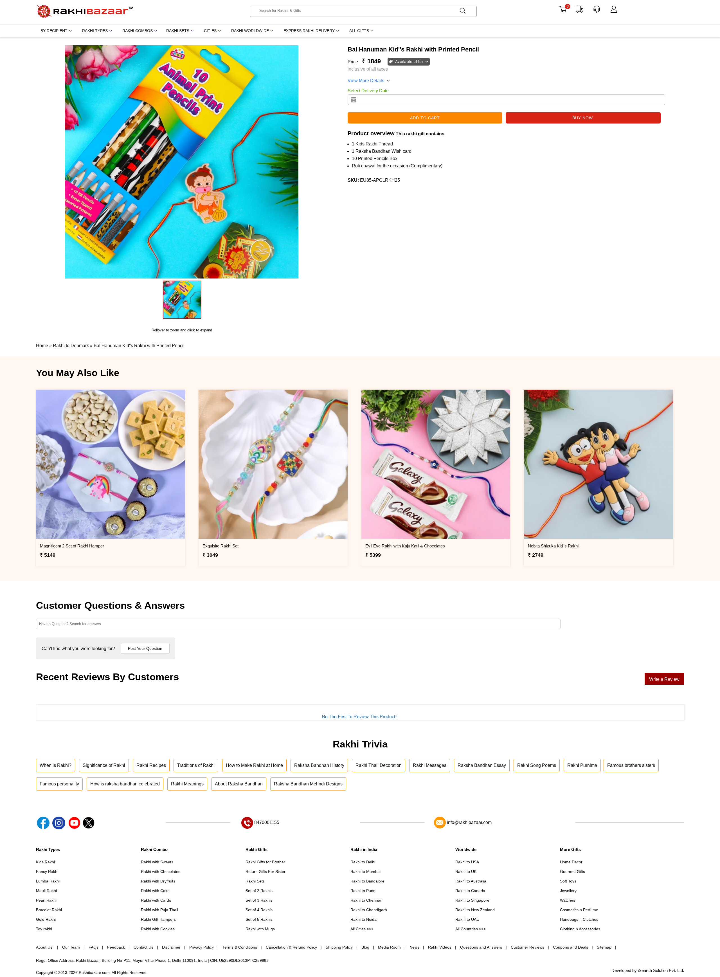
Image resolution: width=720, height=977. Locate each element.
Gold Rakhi (46, 919)
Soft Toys (568, 881)
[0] (562, 11)
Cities (210, 30)
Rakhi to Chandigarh (368, 910)
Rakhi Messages (429, 765)
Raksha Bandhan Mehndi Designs (308, 783)
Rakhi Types (95, 30)
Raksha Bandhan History (319, 765)
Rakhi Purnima (582, 765)
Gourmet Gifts (572, 871)
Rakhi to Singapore (472, 900)
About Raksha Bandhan (239, 783)
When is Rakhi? (55, 765)
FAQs (93, 947)
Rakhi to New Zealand (475, 910)
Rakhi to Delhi (362, 862)
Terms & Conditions (239, 947)
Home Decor (571, 862)
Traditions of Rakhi (196, 765)
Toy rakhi (44, 929)
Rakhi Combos (137, 30)
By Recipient (54, 30)
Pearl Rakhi (46, 900)
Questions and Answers (481, 947)
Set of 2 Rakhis (259, 890)
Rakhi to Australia (470, 881)
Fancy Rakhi (47, 871)
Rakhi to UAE (467, 919)
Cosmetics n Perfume (579, 910)
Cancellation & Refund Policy (291, 947)
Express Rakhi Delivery (309, 30)
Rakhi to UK (465, 871)
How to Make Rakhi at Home (254, 765)
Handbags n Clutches (579, 919)
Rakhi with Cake (155, 890)
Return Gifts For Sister (265, 871)
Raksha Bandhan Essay (482, 765)
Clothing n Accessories (580, 929)
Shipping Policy (339, 947)
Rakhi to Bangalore (367, 881)
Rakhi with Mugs (260, 929)
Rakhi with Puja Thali (159, 910)
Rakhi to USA (467, 862)
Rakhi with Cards (156, 900)
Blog (365, 947)
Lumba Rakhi (48, 881)
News (414, 947)
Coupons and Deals (570, 947)
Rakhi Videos (439, 947)
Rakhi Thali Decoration (379, 765)
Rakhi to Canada (470, 890)
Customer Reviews (527, 947)
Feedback (116, 947)
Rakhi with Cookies (158, 929)
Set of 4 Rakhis (259, 910)
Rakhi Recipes (151, 765)
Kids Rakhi (45, 862)
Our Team (71, 947)
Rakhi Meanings (187, 783)
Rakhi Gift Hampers (158, 919)
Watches (567, 900)
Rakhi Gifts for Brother (265, 862)
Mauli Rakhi (46, 890)
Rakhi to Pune (362, 890)
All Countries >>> (470, 929)
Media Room (389, 947)
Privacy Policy (201, 947)
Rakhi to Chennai (365, 900)
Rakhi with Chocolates (160, 871)
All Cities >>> (362, 929)
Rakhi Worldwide (250, 30)
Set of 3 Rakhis (259, 900)
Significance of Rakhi (104, 765)
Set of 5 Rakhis (259, 919)
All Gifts (359, 30)
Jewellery (568, 890)
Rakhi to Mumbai (365, 871)
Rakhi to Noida (363, 919)
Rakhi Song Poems (536, 765)
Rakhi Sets (177, 30)
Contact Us (143, 947)
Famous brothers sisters (631, 765)
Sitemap (604, 947)
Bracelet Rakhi (49, 910)
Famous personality (59, 783)
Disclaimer (171, 947)
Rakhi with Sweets (157, 862)
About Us (44, 947)
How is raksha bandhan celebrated (125, 783)
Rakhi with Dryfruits (158, 881)
